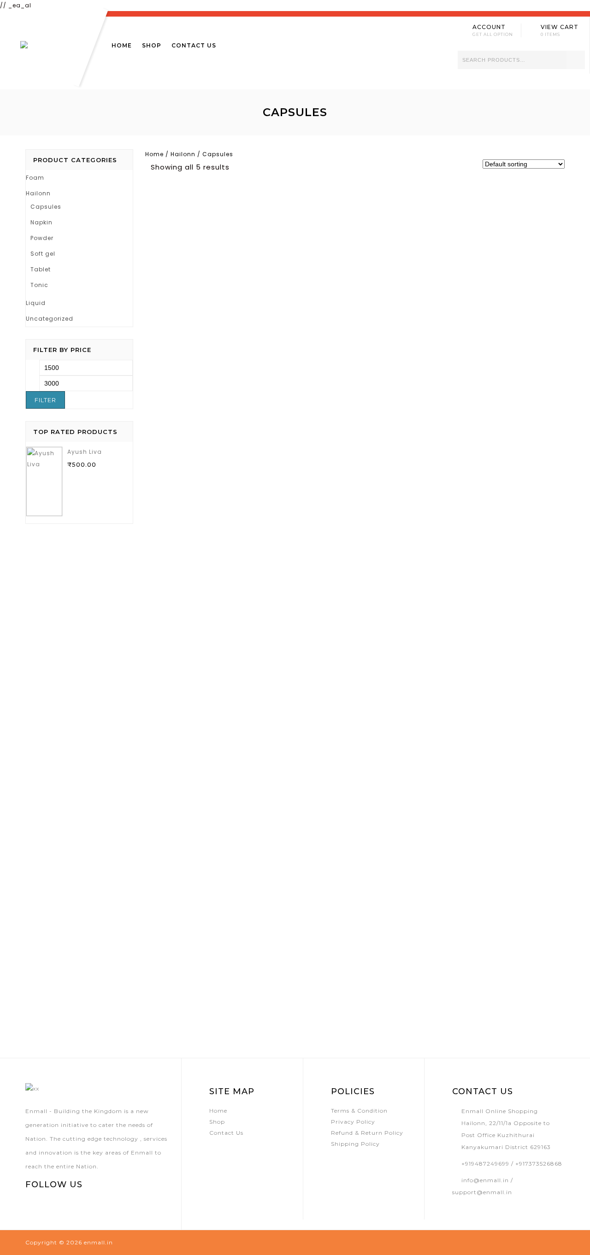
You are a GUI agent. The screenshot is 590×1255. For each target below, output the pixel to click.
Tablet (40, 269)
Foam (35, 178)
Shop (151, 45)
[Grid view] (240, 167)
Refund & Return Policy (367, 1132)
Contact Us (193, 45)
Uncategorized (49, 319)
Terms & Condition (359, 1110)
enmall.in (98, 1242)
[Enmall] (50, 49)
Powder (41, 238)
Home (122, 45)
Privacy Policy (353, 1121)
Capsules (45, 207)
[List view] (254, 167)
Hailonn (183, 154)
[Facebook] (31, 1204)
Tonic (39, 285)
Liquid (36, 303)
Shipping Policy (355, 1143)
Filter (45, 400)
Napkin (41, 222)
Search (575, 60)
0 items (550, 34)
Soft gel (42, 254)
